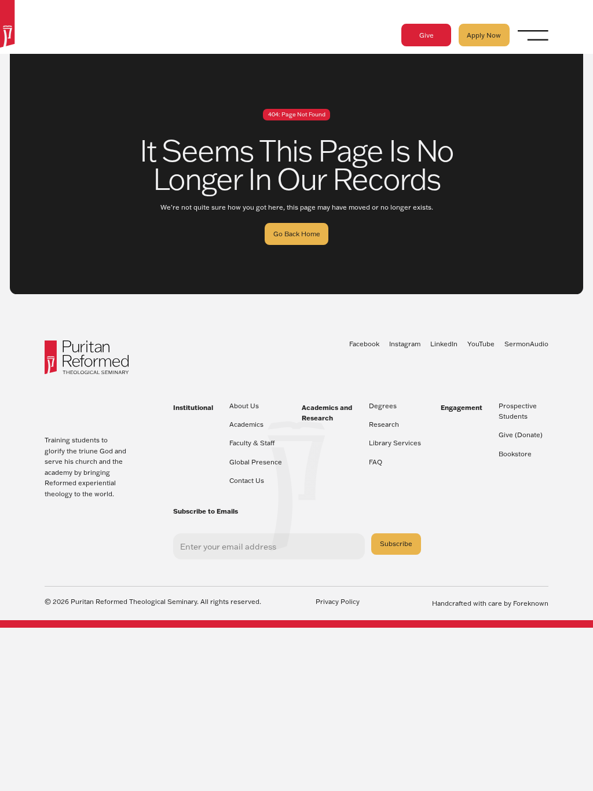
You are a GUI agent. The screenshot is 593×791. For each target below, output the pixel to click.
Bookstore (515, 454)
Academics (246, 424)
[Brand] (87, 357)
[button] (533, 35)
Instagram (404, 344)
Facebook (364, 344)
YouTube (481, 344)
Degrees (383, 406)
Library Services (395, 443)
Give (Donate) (521, 435)
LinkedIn (443, 344)
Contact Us (246, 481)
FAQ (375, 462)
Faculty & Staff (252, 443)
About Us (244, 406)
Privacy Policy (338, 602)
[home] (7, 25)
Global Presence (255, 462)
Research (384, 424)
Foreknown (530, 603)
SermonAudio (526, 344)
